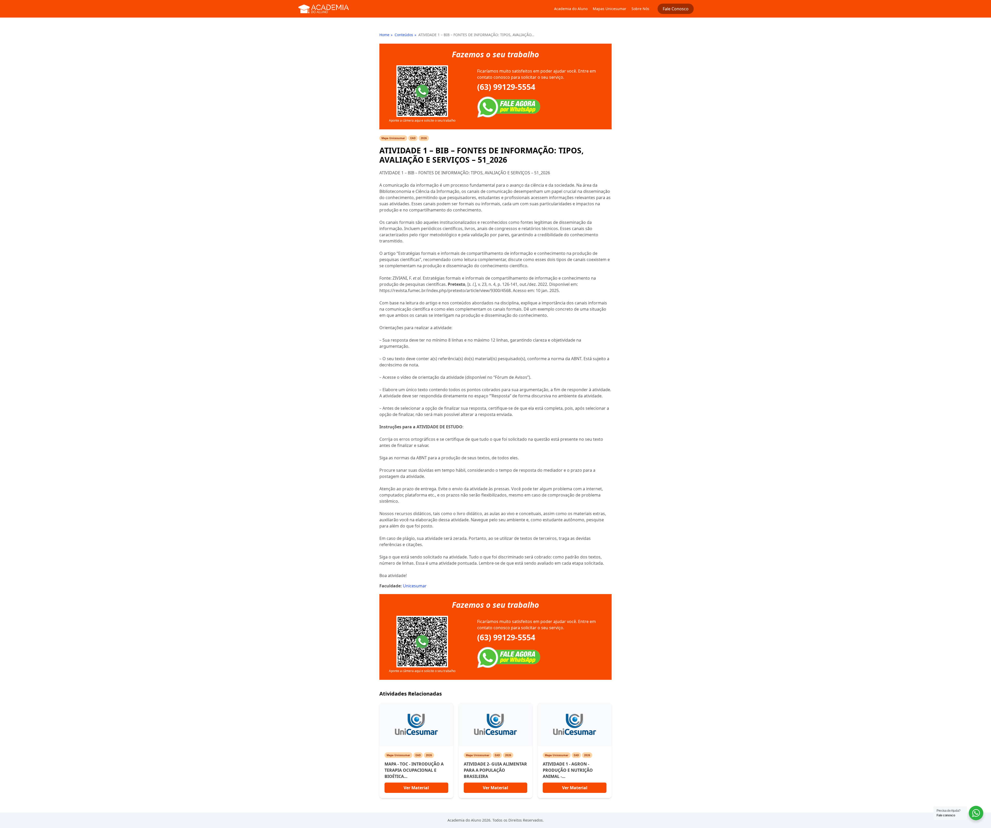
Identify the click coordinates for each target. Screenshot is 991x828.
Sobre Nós (640, 8)
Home (384, 34)
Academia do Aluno (571, 8)
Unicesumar (415, 586)
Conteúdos (404, 34)
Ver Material (416, 788)
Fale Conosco (676, 9)
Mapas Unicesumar (609, 8)
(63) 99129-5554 (506, 87)
